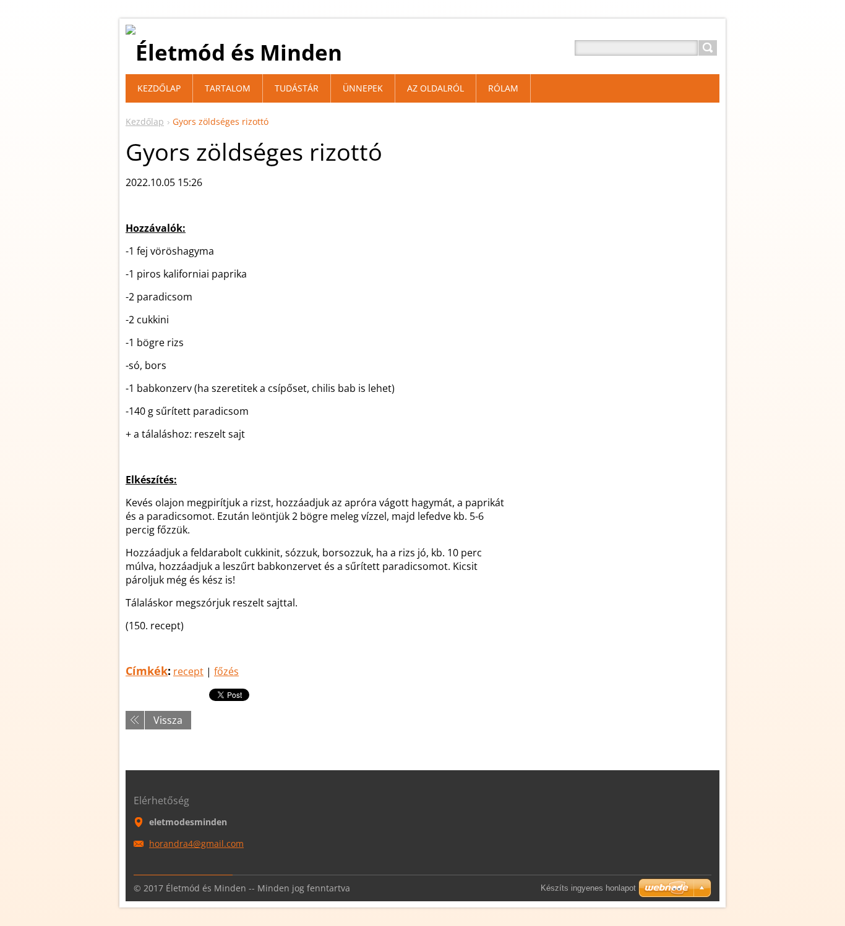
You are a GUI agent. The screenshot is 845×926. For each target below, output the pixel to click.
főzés (226, 671)
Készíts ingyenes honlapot (588, 888)
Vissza (167, 720)
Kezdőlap (145, 121)
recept (188, 671)
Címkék (147, 670)
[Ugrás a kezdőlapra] (234, 52)
